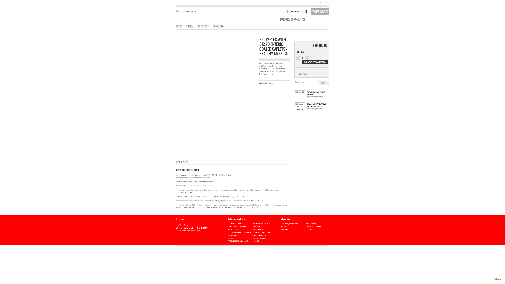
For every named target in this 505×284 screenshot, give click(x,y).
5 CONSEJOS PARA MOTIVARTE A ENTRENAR (316, 93)
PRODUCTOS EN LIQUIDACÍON (238, 241)
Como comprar (310, 224)
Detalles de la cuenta (313, 226)
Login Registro (320, 2)
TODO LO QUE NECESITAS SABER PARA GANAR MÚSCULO (316, 105)
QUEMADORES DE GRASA (237, 226)
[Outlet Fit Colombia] (186, 11)
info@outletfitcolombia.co (190, 231)
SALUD (270, 83)
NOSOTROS (203, 26)
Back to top (497, 279)
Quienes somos (286, 229)
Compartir (303, 74)
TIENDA (190, 26)
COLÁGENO (256, 241)
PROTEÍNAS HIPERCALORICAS (262, 224)
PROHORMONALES (259, 235)
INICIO (179, 26)
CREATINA (256, 226)
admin (320, 97)
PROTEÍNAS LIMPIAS (235, 224)
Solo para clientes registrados (314, 62)
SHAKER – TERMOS (259, 238)
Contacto (308, 229)
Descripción (182, 162)
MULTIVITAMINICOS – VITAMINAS (240, 232)
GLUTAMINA (232, 235)
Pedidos (284, 226)
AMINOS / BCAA (233, 229)
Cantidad (300, 52)
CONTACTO (218, 26)
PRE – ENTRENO (258, 229)
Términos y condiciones (289, 224)
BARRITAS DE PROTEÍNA (261, 232)
